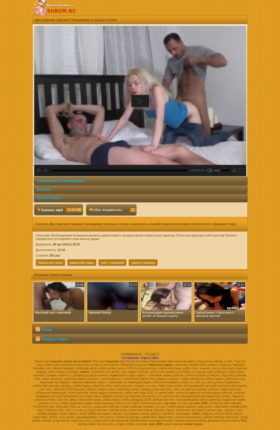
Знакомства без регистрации (60, 180)
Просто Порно (48, 198)
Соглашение (130, 357)
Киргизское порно (50, 262)
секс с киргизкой (112, 262)
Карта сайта (149, 357)
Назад (46, 329)
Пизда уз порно (54, 339)
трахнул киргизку (143, 262)
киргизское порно (82, 262)
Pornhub (44, 189)
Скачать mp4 (60, 210)
